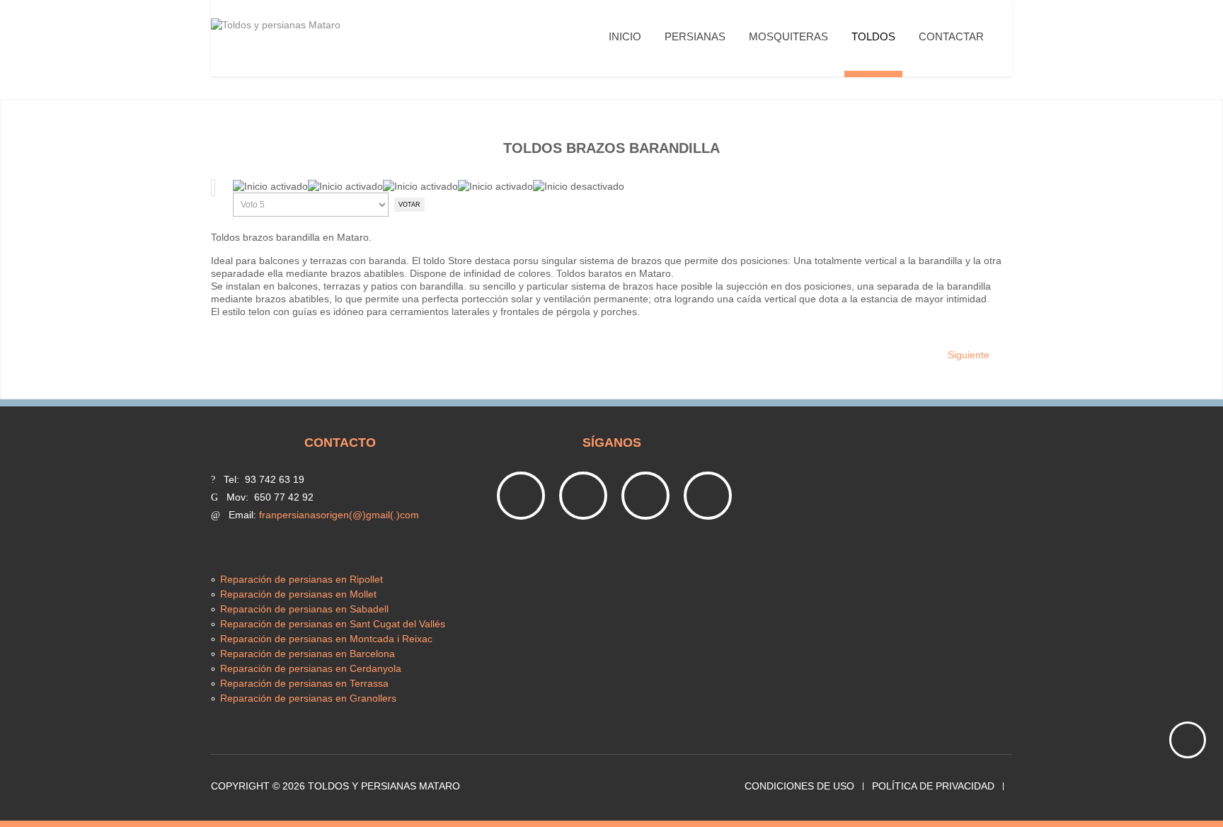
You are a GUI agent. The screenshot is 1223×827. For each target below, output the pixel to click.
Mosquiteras (788, 36)
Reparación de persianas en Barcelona (307, 653)
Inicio (625, 36)
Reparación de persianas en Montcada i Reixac (326, 638)
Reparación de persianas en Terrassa (304, 683)
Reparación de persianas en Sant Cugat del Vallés (332, 623)
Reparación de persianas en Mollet (298, 594)
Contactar (951, 36)
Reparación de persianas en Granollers (308, 698)
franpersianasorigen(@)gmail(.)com (339, 514)
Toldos (873, 36)
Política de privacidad (933, 786)
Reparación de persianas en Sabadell (304, 609)
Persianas (695, 36)
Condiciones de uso (799, 786)
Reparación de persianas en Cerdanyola (310, 668)
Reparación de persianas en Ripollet (301, 579)
